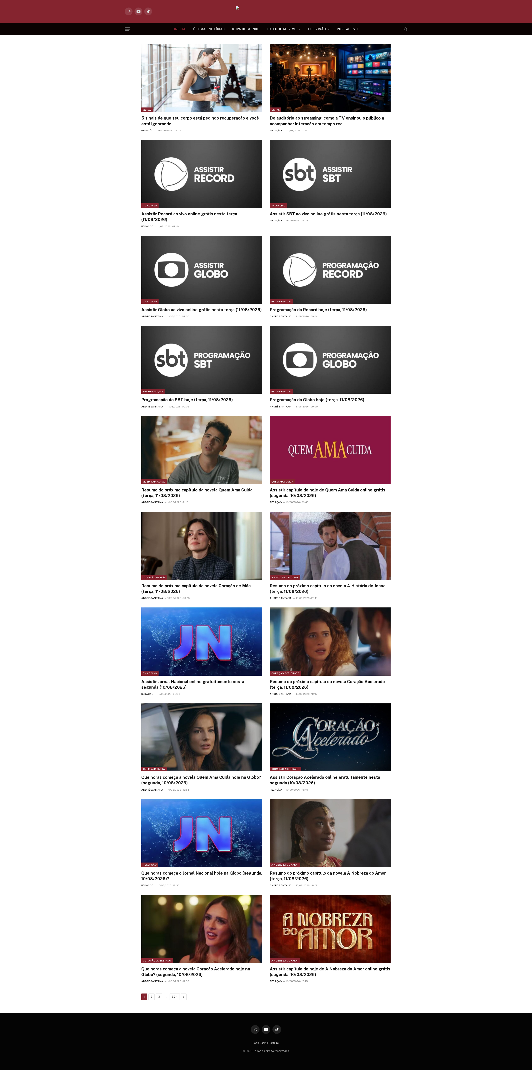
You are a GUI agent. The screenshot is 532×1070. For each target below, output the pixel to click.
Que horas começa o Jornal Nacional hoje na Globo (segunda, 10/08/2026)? (201, 876)
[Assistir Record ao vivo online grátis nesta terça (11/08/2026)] (201, 174)
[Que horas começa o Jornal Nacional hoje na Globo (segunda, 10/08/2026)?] (201, 833)
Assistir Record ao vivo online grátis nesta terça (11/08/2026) (189, 216)
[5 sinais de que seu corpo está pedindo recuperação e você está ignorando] (201, 78)
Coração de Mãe (154, 577)
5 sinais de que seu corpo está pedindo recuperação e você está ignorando (200, 121)
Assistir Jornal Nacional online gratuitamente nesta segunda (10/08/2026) (192, 684)
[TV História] (266, 11)
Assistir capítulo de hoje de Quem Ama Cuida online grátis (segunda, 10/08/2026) (327, 492)
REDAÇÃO (147, 130)
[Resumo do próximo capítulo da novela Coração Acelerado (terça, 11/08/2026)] (330, 641)
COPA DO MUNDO (246, 29)
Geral (147, 110)
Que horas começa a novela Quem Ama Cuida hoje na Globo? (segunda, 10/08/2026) (201, 780)
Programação (281, 301)
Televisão (150, 865)
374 (174, 996)
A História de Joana (285, 577)
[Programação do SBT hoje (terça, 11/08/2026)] (201, 360)
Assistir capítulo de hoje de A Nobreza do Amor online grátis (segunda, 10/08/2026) (330, 971)
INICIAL (180, 29)
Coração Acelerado (285, 673)
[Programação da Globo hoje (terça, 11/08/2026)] (330, 360)
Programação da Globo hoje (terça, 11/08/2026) (317, 399)
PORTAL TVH (347, 29)
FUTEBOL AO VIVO (282, 29)
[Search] (405, 29)
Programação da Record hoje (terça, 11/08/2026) (318, 309)
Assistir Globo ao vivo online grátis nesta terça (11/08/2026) (201, 309)
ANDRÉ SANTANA (152, 316)
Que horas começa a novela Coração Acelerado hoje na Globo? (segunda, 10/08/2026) (195, 971)
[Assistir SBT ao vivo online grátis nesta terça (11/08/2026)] (330, 174)
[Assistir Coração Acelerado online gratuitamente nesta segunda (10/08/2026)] (330, 737)
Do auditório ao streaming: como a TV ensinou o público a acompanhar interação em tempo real (327, 121)
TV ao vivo (150, 205)
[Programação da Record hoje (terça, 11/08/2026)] (330, 270)
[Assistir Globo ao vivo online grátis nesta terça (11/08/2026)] (201, 270)
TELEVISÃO (317, 29)
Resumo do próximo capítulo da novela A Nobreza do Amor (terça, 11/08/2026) (328, 876)
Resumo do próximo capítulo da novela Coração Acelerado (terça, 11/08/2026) (327, 684)
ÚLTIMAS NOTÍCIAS (209, 29)
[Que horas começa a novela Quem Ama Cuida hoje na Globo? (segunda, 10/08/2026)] (201, 737)
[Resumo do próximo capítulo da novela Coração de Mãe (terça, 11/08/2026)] (201, 546)
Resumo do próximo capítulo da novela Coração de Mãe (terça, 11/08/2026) (196, 588)
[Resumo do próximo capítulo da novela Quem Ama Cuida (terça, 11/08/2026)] (201, 450)
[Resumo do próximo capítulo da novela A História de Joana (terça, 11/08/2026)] (330, 546)
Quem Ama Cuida (154, 481)
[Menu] (127, 29)
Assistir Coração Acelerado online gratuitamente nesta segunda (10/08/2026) (325, 780)
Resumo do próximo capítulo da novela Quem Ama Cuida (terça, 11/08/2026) (196, 492)
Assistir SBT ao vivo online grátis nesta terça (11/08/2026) (328, 213)
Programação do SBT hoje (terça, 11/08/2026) (187, 399)
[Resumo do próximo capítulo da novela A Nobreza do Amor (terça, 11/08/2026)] (330, 833)
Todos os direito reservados (271, 1051)
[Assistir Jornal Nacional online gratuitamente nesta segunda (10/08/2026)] (201, 641)
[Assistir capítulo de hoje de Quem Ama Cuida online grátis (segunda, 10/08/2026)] (330, 450)
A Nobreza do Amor (285, 865)
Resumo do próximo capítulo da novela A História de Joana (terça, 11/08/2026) (327, 588)
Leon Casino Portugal (266, 1042)
